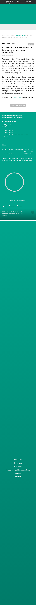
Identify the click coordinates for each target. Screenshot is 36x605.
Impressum (5, 206)
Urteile (23, 35)
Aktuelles (18, 466)
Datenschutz (12, 206)
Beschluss (17, 97)
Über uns (18, 463)
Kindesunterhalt (9, 44)
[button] (31, 44)
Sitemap (19, 206)
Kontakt (18, 477)
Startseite (17, 35)
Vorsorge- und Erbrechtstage (18, 470)
